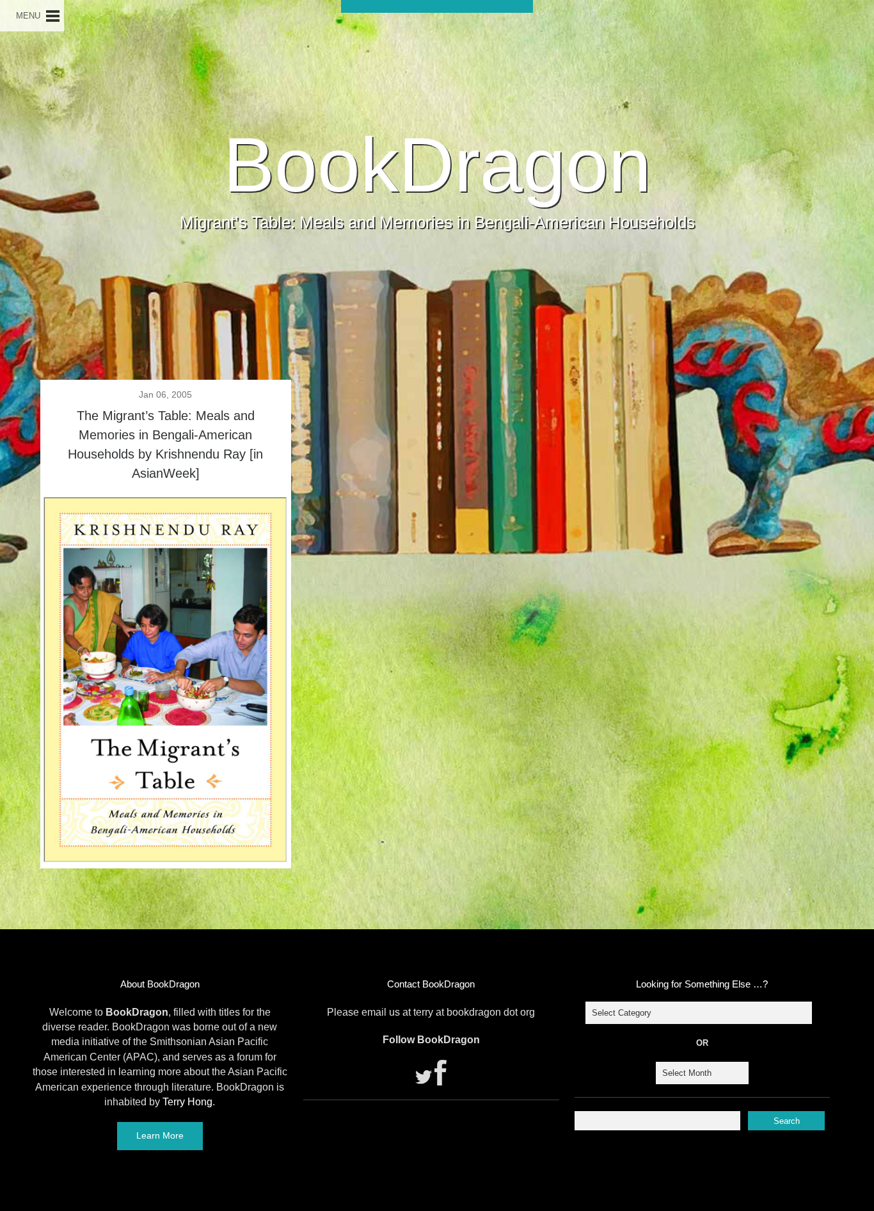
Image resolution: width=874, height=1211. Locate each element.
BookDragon (437, 164)
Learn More (160, 1135)
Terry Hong (187, 1101)
